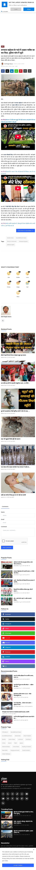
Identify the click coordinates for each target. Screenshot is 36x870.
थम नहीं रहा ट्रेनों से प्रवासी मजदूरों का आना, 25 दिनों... (15, 383)
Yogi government (14, 750)
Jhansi (9, 743)
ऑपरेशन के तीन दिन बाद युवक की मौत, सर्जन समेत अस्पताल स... (23, 562)
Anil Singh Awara (6, 316)
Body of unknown (11, 241)
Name (3, 512)
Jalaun (21, 743)
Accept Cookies (18, 865)
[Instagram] (12, 794)
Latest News (12, 739)
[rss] (3, 803)
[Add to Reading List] (29, 71)
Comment (4, 526)
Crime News (16, 746)
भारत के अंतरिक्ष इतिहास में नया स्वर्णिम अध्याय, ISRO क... (23, 676)
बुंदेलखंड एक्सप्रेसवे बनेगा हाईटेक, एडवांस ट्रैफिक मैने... (23, 831)
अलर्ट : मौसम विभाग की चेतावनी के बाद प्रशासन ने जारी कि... (24, 581)
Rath (15, 743)
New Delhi (4, 750)
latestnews (18, 735)
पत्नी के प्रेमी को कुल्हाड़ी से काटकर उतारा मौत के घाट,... (24, 717)
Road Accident (26, 750)
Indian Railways (6, 754)
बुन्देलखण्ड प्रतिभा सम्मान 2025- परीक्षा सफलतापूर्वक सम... (22, 694)
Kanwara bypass (23, 241)
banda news (10, 238)
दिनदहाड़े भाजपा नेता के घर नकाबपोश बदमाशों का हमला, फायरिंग (15, 712)
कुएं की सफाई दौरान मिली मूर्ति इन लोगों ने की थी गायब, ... (15, 411)
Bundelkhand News (16, 732)
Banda (4, 739)
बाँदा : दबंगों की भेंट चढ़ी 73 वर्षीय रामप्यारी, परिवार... (23, 599)
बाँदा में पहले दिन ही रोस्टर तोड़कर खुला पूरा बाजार (13, 355)
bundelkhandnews (7, 735)
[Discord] (3, 799)
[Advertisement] (18, 27)
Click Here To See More (24, 230)
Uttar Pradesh (27, 735)
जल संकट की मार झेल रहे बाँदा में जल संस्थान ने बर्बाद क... (15, 467)
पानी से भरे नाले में (10, 245)
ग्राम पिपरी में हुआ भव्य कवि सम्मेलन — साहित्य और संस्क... (23, 685)
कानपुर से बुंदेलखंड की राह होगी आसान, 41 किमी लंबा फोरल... (24, 572)
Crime (3, 743)
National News (6, 746)
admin (2, 357)
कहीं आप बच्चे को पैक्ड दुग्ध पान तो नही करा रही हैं (13, 495)
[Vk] (27, 799)
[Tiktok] (17, 794)
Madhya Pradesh (26, 746)
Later (21, 8)
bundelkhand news (21, 238)
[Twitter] (8, 794)
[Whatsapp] (22, 794)
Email (2, 519)
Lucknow (20, 739)
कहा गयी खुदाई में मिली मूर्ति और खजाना (10, 439)
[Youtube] (27, 794)
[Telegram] (8, 799)
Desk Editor (16, 565)
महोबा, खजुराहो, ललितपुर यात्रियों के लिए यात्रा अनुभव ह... (23, 822)
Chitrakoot (5, 732)
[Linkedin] (17, 799)
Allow (30, 8)
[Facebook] (3, 794)
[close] (33, 849)
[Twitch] (22, 799)
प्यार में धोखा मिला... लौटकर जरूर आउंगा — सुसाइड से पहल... (23, 703)
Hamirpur (28, 739)
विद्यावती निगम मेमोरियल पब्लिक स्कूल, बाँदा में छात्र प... (23, 590)
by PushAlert (5, 10)
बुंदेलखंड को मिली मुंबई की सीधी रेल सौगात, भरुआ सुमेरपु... (23, 812)
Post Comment (7, 547)
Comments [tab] (5, 506)
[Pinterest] (12, 799)
